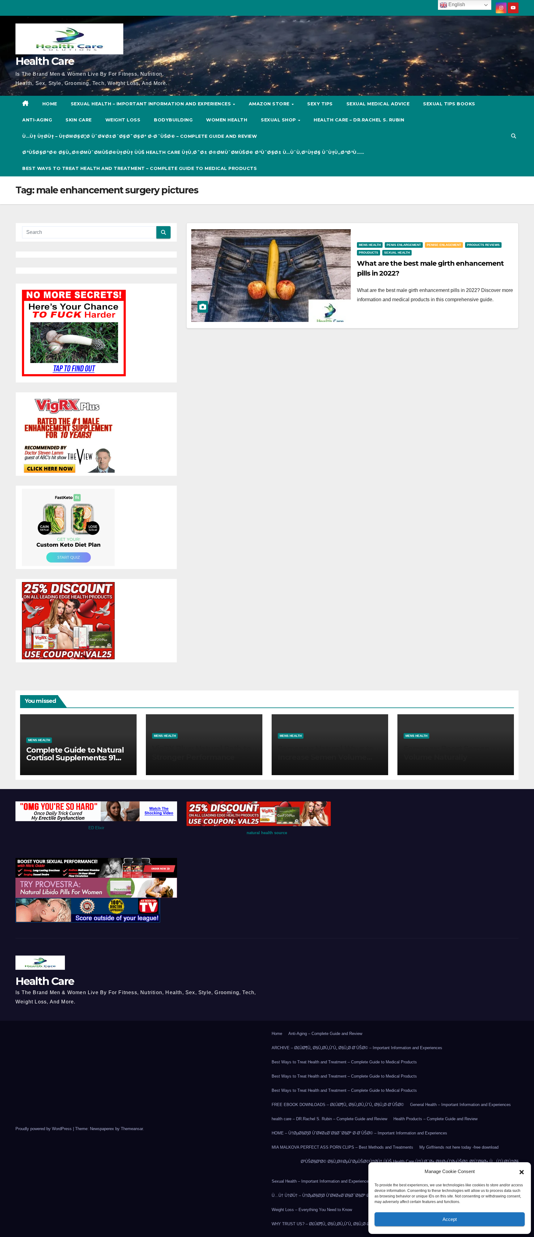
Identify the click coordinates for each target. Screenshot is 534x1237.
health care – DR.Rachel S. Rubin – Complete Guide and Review (329, 1119)
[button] (522, 1171)
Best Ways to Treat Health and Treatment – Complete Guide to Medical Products (139, 168)
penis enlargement (404, 245)
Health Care (44, 61)
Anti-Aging (37, 120)
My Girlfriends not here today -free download (458, 1147)
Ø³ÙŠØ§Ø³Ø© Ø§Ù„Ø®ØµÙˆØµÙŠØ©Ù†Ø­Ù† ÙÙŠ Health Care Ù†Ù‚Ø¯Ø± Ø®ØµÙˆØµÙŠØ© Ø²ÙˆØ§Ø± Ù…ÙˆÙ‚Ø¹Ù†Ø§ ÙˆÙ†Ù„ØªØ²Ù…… (193, 152)
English (456, 4)
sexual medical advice (378, 104)
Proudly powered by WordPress (44, 1128)
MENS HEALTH (370, 245)
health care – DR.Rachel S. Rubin (359, 120)
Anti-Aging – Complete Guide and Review (325, 1033)
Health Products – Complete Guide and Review (435, 1119)
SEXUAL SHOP (279, 120)
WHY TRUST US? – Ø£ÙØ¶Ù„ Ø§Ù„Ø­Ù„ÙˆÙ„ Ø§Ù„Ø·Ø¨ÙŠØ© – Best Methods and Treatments (357, 1224)
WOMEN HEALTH (226, 120)
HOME (49, 104)
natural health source (267, 832)
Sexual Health (397, 252)
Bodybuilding (173, 120)
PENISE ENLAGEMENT (444, 245)
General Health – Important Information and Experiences (460, 1104)
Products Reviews (483, 245)
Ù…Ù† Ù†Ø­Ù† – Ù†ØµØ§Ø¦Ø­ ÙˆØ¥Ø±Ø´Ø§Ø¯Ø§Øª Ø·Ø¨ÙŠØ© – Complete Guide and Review (139, 136)
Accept (450, 1219)
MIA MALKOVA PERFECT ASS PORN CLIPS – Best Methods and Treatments (342, 1147)
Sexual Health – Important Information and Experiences (151, 104)
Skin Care (79, 120)
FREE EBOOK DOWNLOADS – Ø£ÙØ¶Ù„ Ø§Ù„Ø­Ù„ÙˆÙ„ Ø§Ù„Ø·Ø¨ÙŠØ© (338, 1104)
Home (277, 1033)
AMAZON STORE (270, 104)
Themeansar (132, 1128)
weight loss (123, 120)
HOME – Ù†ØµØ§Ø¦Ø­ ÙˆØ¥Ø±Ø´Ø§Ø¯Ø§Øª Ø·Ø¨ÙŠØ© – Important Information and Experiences (359, 1133)
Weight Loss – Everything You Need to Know (312, 1209)
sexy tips (320, 104)
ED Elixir (96, 827)
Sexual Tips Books (449, 104)
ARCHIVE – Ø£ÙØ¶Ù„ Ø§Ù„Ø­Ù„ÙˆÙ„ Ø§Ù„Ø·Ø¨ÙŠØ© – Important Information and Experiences (357, 1047)
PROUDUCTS (368, 252)
